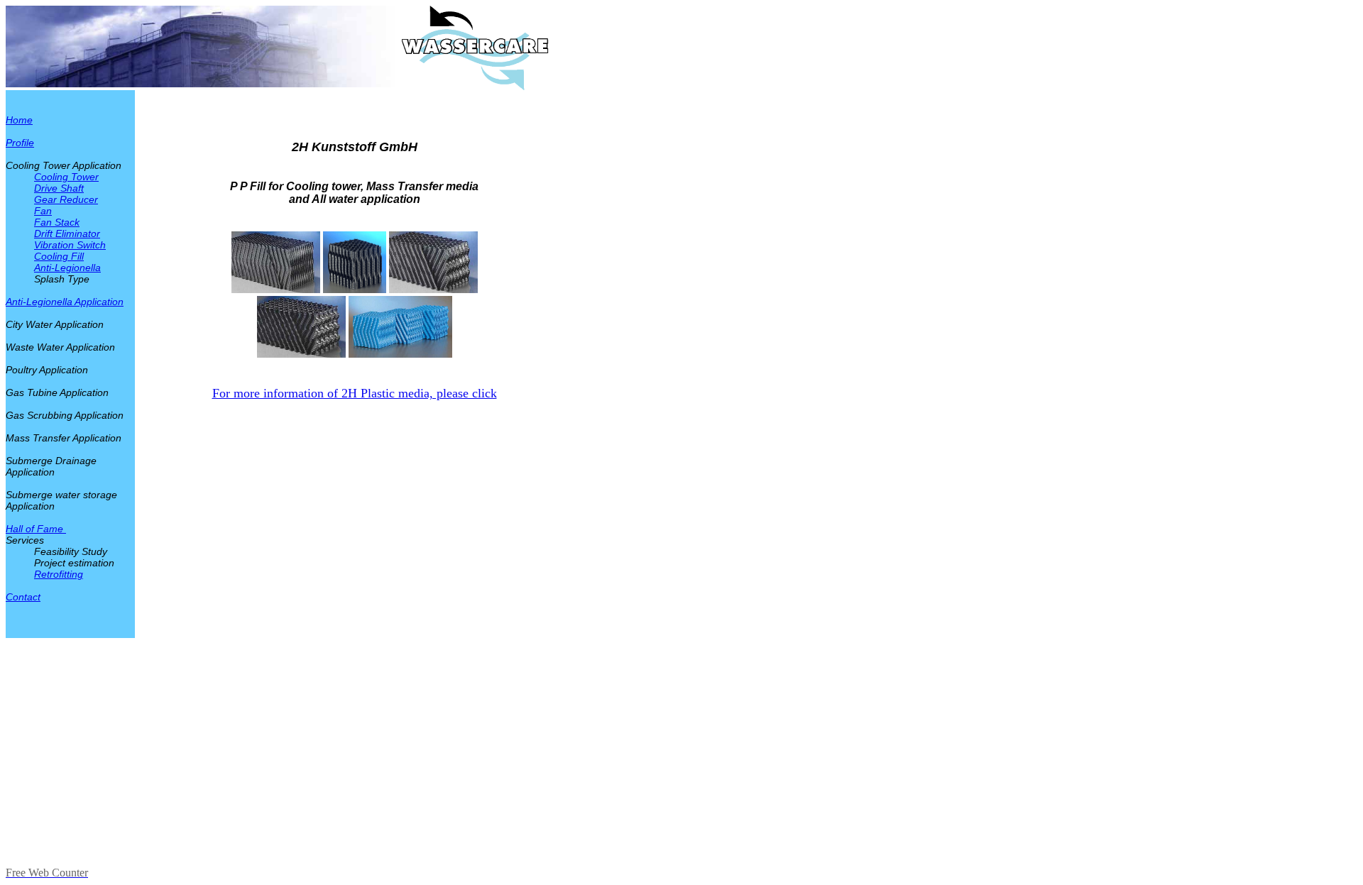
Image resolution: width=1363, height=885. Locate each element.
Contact (23, 597)
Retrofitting (58, 574)
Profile (20, 142)
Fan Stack (57, 222)
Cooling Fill (59, 256)
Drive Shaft (59, 188)
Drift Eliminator (67, 233)
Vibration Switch (70, 245)
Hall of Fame (36, 528)
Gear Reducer (66, 199)
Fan (43, 210)
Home (19, 120)
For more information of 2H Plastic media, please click (354, 393)
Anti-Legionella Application (65, 301)
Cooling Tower (66, 176)
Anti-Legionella (67, 267)
